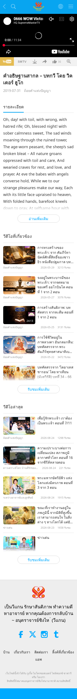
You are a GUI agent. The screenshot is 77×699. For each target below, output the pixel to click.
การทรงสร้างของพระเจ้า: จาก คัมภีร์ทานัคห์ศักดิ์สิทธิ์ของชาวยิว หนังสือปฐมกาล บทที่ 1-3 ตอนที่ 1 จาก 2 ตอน (55, 254)
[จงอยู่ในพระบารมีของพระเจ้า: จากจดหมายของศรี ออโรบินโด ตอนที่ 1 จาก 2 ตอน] (19, 285)
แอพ (38, 659)
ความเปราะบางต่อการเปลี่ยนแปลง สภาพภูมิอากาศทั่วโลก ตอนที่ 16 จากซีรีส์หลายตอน (55, 455)
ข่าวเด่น (43, 537)
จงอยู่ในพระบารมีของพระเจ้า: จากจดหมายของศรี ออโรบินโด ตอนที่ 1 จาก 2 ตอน (55, 284)
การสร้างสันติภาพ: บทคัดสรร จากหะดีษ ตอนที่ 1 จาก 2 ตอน (55, 312)
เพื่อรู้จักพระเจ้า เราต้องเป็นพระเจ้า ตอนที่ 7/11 (54, 420)
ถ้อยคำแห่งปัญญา (37, 90)
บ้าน (6, 652)
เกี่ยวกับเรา (22, 652)
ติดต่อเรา (41, 652)
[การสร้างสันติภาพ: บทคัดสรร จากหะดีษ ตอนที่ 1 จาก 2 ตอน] (19, 315)
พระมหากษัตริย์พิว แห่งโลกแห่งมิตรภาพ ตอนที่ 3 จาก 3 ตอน (55, 483)
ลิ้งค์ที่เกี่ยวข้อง (63, 652)
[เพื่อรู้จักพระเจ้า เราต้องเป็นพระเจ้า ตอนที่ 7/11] (19, 426)
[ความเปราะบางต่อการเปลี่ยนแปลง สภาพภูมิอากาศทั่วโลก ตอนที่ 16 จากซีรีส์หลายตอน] (19, 456)
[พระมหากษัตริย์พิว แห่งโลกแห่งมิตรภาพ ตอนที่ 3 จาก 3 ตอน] (19, 485)
